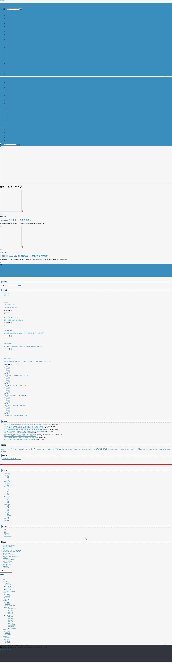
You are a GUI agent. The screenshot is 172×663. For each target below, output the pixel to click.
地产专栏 (7, 39)
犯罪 (122, 449)
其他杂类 (13, 317)
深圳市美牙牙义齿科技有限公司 (11, 556)
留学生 (136, 449)
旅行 (18, 317)
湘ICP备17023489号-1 (6, 650)
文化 (8, 493)
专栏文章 (5, 33)
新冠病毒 (99, 449)
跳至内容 (2, 0)
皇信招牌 (5, 566)
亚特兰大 (10, 449)
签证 (142, 449)
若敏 (163, 449)
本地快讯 (5, 25)
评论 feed (6, 534)
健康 (8, 475)
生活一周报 (126, 449)
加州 (40, 449)
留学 (8, 501)
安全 (73, 449)
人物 (8, 509)
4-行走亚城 (8, 21)
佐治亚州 (33, 449)
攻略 (94, 449)
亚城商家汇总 (9, 66)
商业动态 (7, 31)
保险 (38, 449)
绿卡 (146, 449)
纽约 (144, 449)
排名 (89, 449)
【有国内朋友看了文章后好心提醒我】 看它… (16, 415)
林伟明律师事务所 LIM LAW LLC (11, 551)
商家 (8, 477)
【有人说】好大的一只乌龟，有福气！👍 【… (16, 385)
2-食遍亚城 (8, 18)
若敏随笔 (10, 49)
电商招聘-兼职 (6, 553)
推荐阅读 (9, 305)
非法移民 (4, 451)
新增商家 (7, 65)
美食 (161, 449)
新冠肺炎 (106, 449)
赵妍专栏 (10, 44)
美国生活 (157, 449)
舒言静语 (10, 50)
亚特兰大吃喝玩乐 (10, 23)
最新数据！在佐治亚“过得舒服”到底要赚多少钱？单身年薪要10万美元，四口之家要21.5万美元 (29, 434)
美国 (11, 330)
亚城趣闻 (7, 26)
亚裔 (26, 449)
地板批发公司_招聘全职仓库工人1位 (12, 550)
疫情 (139, 449)
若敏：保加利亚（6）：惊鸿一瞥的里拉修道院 (16, 432)
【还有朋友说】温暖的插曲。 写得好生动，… (16, 405)
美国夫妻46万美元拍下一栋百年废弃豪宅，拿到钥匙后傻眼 (20, 439)
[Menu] (0, 577)
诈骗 (168, 449)
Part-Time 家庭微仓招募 (9, 559)
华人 (53, 449)
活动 (120, 449)
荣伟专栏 (10, 54)
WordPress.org (8, 536)
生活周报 (131, 449)
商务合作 (7, 71)
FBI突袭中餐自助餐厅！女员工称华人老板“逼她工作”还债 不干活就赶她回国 (24, 431)
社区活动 (7, 29)
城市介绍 (7, 15)
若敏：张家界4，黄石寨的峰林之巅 (13, 320)
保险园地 (10, 52)
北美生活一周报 (46, 449)
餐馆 (8, 485)
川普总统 (79, 449)
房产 (8, 488)
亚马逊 (29, 449)
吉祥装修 (5, 558)
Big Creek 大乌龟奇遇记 (10, 307)
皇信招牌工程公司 (7, 564)
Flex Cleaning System (8, 554)
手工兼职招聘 (6, 562)
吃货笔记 (7, 36)
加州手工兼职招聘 (7, 561)
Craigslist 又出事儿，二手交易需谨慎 (15, 220)
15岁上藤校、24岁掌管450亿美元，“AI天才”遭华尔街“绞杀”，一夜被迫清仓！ (24, 333)
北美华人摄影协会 (13, 60)
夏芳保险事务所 (67, 449)
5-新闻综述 (7, 504)
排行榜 (91, 449)
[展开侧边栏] (0, 262)
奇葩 (71, 449)
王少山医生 (11, 58)
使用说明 (7, 73)
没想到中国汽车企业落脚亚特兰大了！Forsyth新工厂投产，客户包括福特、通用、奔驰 (27, 426)
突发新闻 (9, 515)
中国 (8, 507)
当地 (1, 214)
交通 (8, 498)
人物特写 (7, 28)
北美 (8, 510)
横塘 (4, 548)
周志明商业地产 (12, 41)
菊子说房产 (11, 42)
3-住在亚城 (8, 20)
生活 (14, 305)
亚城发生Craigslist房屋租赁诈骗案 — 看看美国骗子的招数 (24, 256)
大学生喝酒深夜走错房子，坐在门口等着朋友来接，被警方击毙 (21, 437)
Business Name (4, 570)
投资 (8, 490)
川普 (76, 449)
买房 (5, 449)
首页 (4, 12)
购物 (8, 480)
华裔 (57, 449)
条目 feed (6, 533)
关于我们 (5, 68)
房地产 (85, 449)
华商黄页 (7, 63)
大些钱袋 (10, 46)
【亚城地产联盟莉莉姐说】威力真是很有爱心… (16, 395)
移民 (8, 502)
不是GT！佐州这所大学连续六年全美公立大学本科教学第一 (20, 436)
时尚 (8, 478)
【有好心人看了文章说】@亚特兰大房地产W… (16, 375)
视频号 (165, 449)
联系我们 (7, 70)
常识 (83, 449)
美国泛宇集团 (152, 449)
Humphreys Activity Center (10, 545)
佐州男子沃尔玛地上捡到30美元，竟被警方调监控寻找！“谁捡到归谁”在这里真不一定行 (27, 361)
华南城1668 (6, 567)
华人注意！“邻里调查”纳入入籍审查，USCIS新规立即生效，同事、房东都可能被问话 (27, 429)
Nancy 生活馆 (11, 57)
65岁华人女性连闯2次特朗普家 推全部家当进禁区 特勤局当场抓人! (22, 428)
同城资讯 (5, 62)
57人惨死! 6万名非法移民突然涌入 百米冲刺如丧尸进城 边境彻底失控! (23, 346)
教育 (8, 491)
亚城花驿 (10, 55)
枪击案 (116, 449)
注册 (5, 529)
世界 (5, 343)
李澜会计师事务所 (7, 547)
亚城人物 (7, 34)
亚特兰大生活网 (4, 3)
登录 (165, 76)
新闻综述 (112, 449)
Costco (2, 449)
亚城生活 (7, 47)
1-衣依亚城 (8, 17)
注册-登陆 (8, 74)
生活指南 (5, 13)
